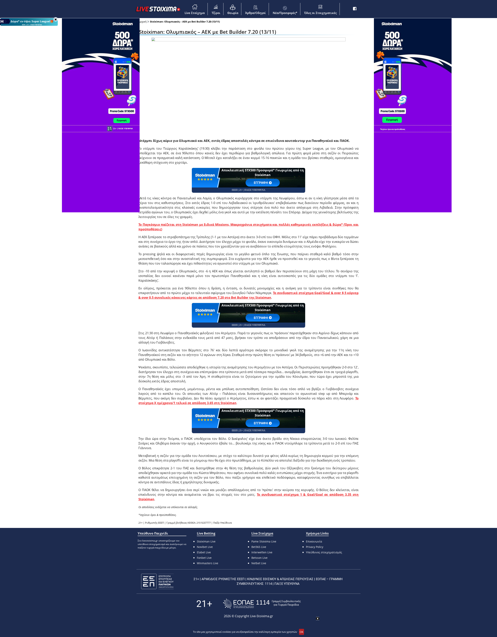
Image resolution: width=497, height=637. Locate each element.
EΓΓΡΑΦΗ (261, 183)
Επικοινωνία (314, 541)
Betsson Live (259, 558)
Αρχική (142, 21)
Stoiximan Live (206, 541)
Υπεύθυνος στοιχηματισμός (324, 552)
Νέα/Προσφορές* (285, 13)
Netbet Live (258, 563)
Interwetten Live (261, 552)
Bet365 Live (258, 547)
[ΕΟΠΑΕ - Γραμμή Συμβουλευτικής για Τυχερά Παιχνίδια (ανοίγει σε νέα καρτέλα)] (262, 604)
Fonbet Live (204, 558)
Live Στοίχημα (195, 13)
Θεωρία (232, 13)
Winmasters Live (207, 563)
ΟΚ (301, 632)
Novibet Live (205, 547)
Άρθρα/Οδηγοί (255, 13)
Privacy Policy (314, 547)
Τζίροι (216, 13)
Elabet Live (204, 552)
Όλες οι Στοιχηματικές (320, 13)
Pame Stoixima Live (263, 541)
